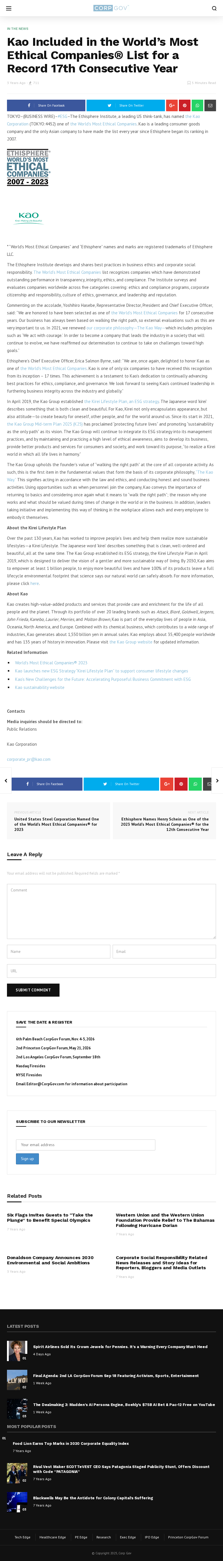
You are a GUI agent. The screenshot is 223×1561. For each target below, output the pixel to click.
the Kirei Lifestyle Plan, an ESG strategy (121, 401)
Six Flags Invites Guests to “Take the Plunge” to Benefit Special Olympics (50, 1217)
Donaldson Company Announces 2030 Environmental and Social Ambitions (50, 1260)
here (34, 583)
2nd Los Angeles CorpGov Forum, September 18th (58, 1057)
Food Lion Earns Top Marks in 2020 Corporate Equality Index (71, 1443)
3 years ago (16, 83)
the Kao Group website (130, 642)
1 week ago (42, 1383)
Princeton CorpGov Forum (188, 1537)
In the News (17, 29)
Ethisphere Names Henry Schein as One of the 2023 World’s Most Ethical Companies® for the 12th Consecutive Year (165, 821)
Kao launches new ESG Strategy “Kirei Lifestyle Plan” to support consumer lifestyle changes (101, 671)
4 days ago (42, 1354)
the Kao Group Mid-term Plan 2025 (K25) (45, 424)
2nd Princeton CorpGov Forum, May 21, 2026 (53, 1048)
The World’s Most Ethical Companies (67, 272)
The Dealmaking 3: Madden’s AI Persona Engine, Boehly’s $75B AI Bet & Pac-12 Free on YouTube (124, 1405)
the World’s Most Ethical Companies (103, 124)
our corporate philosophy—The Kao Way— (126, 328)
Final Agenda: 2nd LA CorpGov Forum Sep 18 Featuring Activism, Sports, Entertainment (116, 1376)
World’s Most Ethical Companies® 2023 (51, 662)
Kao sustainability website (39, 687)
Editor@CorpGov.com (45, 1084)
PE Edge (81, 1537)
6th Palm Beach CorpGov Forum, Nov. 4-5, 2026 (55, 1039)
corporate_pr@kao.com (29, 759)
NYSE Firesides (29, 1075)
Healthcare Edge (52, 1537)
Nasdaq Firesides (30, 1066)
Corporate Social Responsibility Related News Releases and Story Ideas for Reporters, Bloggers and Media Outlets (161, 1262)
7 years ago (16, 1229)
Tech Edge (22, 1537)
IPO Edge (152, 1537)
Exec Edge (128, 1537)
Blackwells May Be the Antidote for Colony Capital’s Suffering (93, 1498)
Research (103, 1537)
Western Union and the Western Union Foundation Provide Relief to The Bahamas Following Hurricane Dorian (165, 1220)
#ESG (62, 116)
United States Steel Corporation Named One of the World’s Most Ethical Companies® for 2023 (56, 821)
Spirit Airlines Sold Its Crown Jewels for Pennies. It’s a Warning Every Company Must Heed (120, 1347)
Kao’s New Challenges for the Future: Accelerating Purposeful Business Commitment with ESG (103, 679)
